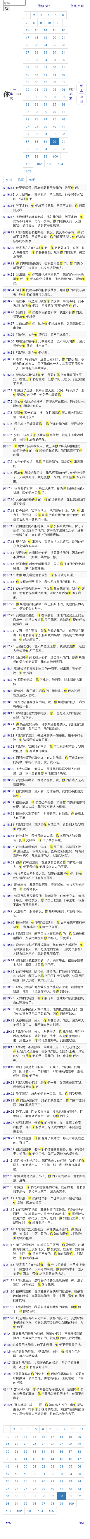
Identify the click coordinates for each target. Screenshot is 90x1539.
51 (63, 82)
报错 (82, 1523)
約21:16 (8, 1229)
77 (27, 126)
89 (45, 141)
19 (45, 37)
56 (63, 89)
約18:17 (8, 713)
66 (63, 104)
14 (45, 30)
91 (63, 141)
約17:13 (8, 541)
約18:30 (8, 791)
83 (36, 134)
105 (28, 171)
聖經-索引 (45, 5)
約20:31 (8, 1149)
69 (45, 111)
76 (63, 119)
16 (63, 30)
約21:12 (8, 1198)
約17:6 (7, 446)
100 (55, 156)
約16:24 (8, 290)
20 (54, 37)
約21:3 (7, 1160)
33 (36, 59)
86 (63, 134)
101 (28, 164)
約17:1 (7, 390)
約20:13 (8, 1020)
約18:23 (8, 746)
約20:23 (8, 1100)
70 (54, 111)
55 (54, 89)
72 (27, 119)
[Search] (6, 8)
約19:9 (7, 911)
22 (27, 45)
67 (27, 111)
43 (36, 74)
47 (27, 82)
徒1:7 (7, 1362)
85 (54, 134)
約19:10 (8, 922)
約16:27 (8, 323)
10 (49, 22)
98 (36, 156)
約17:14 (8, 552)
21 (63, 37)
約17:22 (8, 604)
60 (54, 97)
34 (45, 59)
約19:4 (7, 873)
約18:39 (8, 862)
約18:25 (8, 757)
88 (36, 141)
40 (54, 67)
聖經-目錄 (77, 5)
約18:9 (7, 702)
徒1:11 (7, 1389)
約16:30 (8, 341)
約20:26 (8, 1111)
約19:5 (7, 884)
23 (36, 45)
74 (45, 119)
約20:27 (8, 1122)
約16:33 (8, 374)
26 (63, 45)
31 (63, 52)
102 (39, 164)
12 (27, 30)
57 (27, 97)
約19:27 (8, 998)
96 (63, 149)
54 (45, 89)
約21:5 (7, 1176)
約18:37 (8, 846)
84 (45, 134)
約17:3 (7, 412)
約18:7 (7, 679)
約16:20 (8, 247)
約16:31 (8, 352)
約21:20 (8, 1291)
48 (36, 82)
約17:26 (8, 657)
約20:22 (8, 1093)
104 (60, 164)
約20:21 (8, 1082)
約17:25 (8, 646)
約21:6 (7, 1187)
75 (54, 119)
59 (45, 97)
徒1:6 (7, 1351)
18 (36, 37)
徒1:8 (7, 1373)
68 (36, 111)
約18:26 (8, 768)
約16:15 (8, 194)
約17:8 (7, 472)
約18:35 (8, 835)
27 (27, 52)
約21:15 (8, 1209)
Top (10, 1523)
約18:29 (8, 780)
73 (36, 119)
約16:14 (8, 187)
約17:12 (8, 526)
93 (36, 149)
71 (63, 111)
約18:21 (8, 724)
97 (27, 156)
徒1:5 (7, 1344)
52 (27, 89)
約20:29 (8, 1138)
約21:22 (8, 1307)
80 (54, 126)
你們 (32, 179)
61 (63, 97)
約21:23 (8, 1318)
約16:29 (8, 334)
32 (27, 59)
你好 (81, 99)
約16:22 (8, 263)
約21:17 (8, 1244)
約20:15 (8, 1031)
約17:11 (8, 510)
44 (45, 74)
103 (49, 164)
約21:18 (8, 1264)
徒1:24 (7, 1404)
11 (58, 22)
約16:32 (8, 359)
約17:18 (8, 581)
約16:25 (8, 301)
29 (45, 52)
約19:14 (8, 960)
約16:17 (8, 216)
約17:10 (8, 499)
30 (54, 52)
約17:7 (7, 461)
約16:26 (8, 312)
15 (54, 30)
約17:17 (8, 575)
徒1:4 (7, 1333)
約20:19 (8, 1067)
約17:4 (7, 423)
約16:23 (8, 274)
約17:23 (8, 615)
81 (63, 126)
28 (36, 52)
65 (54, 104)
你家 (21, 179)
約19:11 (8, 933)
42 (27, 74)
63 (36, 104)
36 (63, 59)
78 (36, 126)
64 (45, 104)
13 (36, 30)
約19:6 (7, 895)
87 (27, 141)
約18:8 (7, 690)
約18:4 (7, 668)
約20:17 (8, 1047)
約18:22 (8, 735)
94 (45, 149)
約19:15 (8, 971)
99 (45, 156)
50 (54, 82)
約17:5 (7, 435)
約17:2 (7, 401)
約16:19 (8, 232)
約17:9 (7, 488)
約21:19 (8, 1280)
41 (63, 67)
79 (45, 126)
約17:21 (8, 588)
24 (45, 45)
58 (36, 97)
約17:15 (8, 563)
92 (27, 149)
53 (36, 89)
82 (27, 134)
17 (27, 37)
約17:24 (8, 630)
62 (27, 104)
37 (27, 67)
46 (63, 74)
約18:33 (8, 813)
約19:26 (8, 987)
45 (54, 74)
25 (54, 45)
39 (45, 67)
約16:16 (8, 205)
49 (45, 82)
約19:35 (8, 1009)
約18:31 (8, 802)
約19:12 (8, 944)
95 (54, 149)
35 (54, 59)
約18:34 (8, 824)
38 (36, 67)
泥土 (81, 87)
